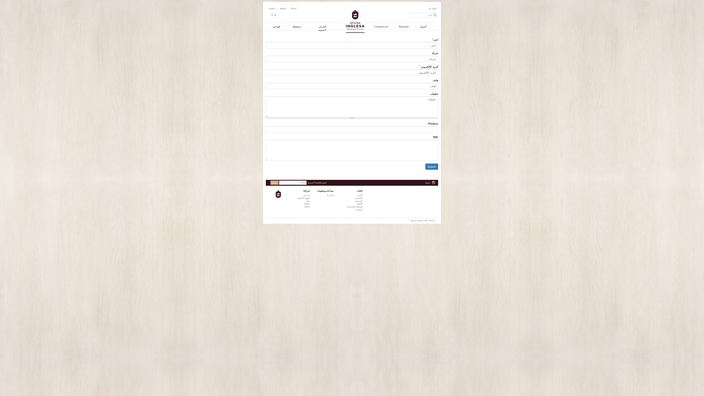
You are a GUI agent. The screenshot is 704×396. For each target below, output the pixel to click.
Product (433, 123)
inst (433, 183)
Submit (432, 166)
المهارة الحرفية (304, 198)
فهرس (276, 26)
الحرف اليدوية (322, 28)
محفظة (296, 26)
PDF (435, 137)
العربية (359, 195)
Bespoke (404, 26)
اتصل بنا (433, 8)
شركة (435, 53)
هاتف (435, 80)
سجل (274, 183)
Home (355, 21)
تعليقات (434, 94)
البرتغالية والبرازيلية (354, 207)
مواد (308, 201)
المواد (423, 26)
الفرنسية (358, 201)
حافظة (307, 204)
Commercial (381, 26)
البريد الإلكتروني (428, 66)
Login (272, 8)
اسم (435, 39)
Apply (435, 15)
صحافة (282, 8)
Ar (272, 14)
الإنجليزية (358, 198)
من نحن (306, 195)
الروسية (359, 209)
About (294, 8)
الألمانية (359, 204)
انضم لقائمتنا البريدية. (316, 182)
